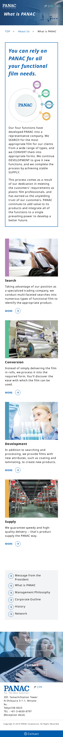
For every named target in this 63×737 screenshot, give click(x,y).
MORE (31, 647)
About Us (24, 31)
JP (46, 5)
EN (51, 5)
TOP (7, 31)
